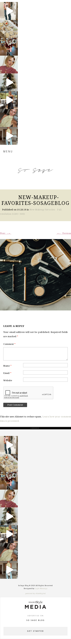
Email (7, 373)
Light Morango (41, 588)
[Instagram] (15, 16)
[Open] (9, 11)
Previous (63, 233)
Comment (9, 344)
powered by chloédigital (35, 593)
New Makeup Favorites (42, 209)
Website (7, 380)
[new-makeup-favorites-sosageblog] (35, 274)
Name (7, 366)
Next (5, 233)
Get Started (35, 631)
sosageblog (9, 5)
